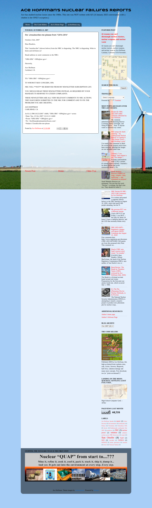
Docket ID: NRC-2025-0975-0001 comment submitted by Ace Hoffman (119, 114)
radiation (114, 433)
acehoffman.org (74, 25)
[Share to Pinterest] (67, 128)
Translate (118, 100)
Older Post (91, 171)
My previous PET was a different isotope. (118, 210)
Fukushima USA (122, 425)
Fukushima (111, 425)
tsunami (125, 442)
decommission (112, 423)
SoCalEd (111, 440)
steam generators (115, 442)
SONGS (121, 440)
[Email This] (58, 128)
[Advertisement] (60, 151)
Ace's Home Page (57, 25)
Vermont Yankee (114, 444)
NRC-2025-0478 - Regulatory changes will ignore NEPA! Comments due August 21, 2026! (118, 231)
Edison (103, 425)
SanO (122, 438)
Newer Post (30, 171)
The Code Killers (40, 25)
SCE (103, 440)
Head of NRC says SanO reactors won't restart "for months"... (118, 251)
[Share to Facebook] (64, 128)
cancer (118, 421)
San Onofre (108, 437)
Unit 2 (105, 444)
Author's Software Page (109, 317)
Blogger (96, 490)
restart (123, 435)
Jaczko (105, 428)
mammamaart (79, 490)
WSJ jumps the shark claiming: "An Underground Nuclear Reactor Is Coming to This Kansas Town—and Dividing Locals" (118, 136)
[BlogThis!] (60, 128)
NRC (117, 430)
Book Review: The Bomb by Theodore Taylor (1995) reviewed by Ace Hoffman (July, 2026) (118, 271)
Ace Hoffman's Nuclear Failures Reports (76, 10)
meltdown (109, 430)
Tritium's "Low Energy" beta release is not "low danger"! (119, 155)
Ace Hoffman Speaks (108, 421)
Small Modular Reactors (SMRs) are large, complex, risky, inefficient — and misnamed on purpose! (118, 175)
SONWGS (104, 442)
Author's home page (108, 314)
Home (27, 25)
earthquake (122, 423)
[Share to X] (62, 128)
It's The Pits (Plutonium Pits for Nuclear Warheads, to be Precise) (118, 292)
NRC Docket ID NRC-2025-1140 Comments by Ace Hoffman (118, 193)
